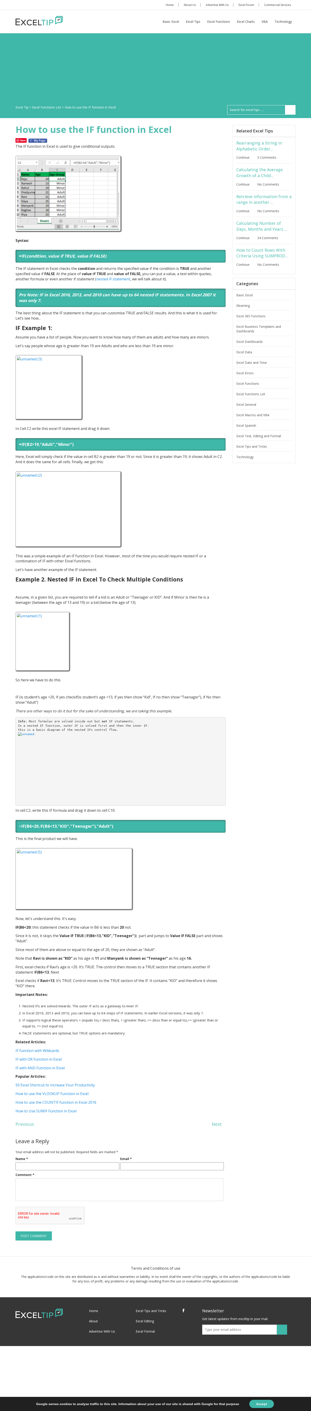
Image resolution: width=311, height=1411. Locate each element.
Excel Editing (145, 1321)
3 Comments (267, 157)
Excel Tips (193, 21)
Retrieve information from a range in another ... (264, 199)
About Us (190, 5)
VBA (265, 21)
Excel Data (244, 352)
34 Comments (268, 238)
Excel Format (145, 1331)
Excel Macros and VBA (252, 415)
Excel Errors (245, 373)
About (93, 1321)
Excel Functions (218, 21)
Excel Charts (246, 21)
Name (21, 1159)
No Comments (268, 184)
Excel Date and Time (251, 362)
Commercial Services (277, 5)
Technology (283, 21)
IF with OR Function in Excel (38, 1059)
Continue (243, 157)
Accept (261, 1404)
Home (170, 5)
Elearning (243, 305)
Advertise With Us (217, 5)
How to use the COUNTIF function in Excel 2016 (55, 1102)
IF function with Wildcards (37, 1050)
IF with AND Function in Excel (40, 1067)
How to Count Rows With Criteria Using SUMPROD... (262, 253)
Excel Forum (246, 5)
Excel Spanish (246, 425)
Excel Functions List (250, 394)
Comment (24, 1175)
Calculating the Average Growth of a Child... (259, 172)
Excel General (246, 404)
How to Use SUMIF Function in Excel (45, 1111)
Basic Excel (171, 21)
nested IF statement (113, 279)
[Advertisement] (155, 71)
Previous (24, 1124)
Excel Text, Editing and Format (258, 436)
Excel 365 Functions (250, 316)
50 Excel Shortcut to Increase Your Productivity (55, 1085)
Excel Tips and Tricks (251, 446)
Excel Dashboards (249, 341)
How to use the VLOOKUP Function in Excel (52, 1093)
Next (217, 1124)
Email (126, 1159)
